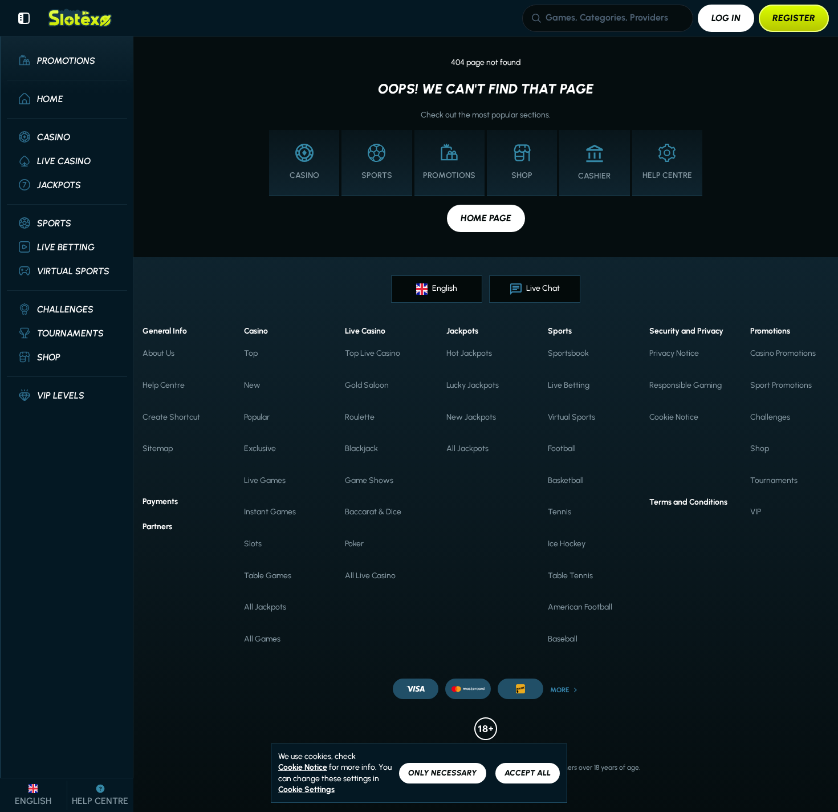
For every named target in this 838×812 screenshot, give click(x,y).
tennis (559, 512)
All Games (262, 639)
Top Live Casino (372, 353)
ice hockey (566, 544)
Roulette (360, 417)
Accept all (528, 773)
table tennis (570, 575)
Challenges (770, 417)
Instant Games (270, 512)
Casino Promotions (783, 353)
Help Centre (164, 385)
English (444, 288)
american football (580, 607)
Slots (253, 544)
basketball (566, 480)
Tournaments (774, 480)
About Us (158, 353)
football (562, 448)
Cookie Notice (673, 417)
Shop (759, 448)
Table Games (267, 575)
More (559, 690)
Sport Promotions (781, 385)
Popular (257, 417)
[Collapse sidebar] (24, 18)
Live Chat (543, 288)
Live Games (265, 480)
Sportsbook (568, 353)
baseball (562, 639)
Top (251, 353)
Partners (157, 526)
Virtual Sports (571, 417)
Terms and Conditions (688, 502)
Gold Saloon (367, 385)
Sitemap (158, 448)
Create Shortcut (171, 417)
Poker (354, 544)
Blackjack (361, 448)
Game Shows (369, 480)
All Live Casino (370, 575)
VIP (755, 512)
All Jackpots (265, 607)
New (252, 385)
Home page (486, 218)
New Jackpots (471, 417)
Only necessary (442, 773)
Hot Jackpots (469, 353)
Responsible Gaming (685, 385)
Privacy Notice (674, 353)
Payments (160, 501)
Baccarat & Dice (373, 512)
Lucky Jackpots (472, 385)
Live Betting (568, 385)
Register (793, 18)
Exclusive (260, 448)
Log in (726, 18)
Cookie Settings (306, 789)
